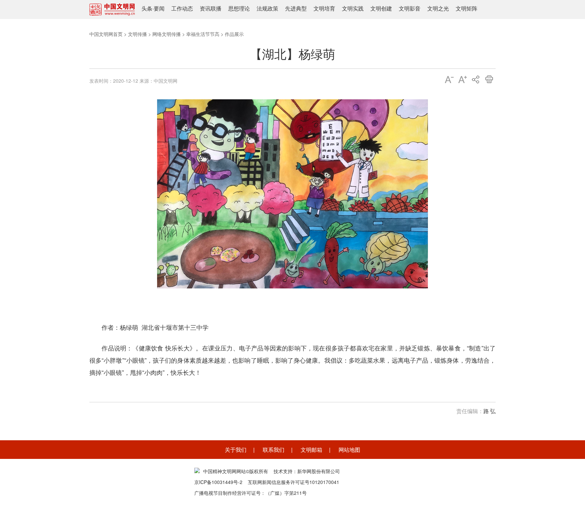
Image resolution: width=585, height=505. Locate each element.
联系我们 (273, 449)
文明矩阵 (466, 8)
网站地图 (349, 449)
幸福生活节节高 (202, 34)
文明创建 (381, 8)
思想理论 (239, 8)
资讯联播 (210, 8)
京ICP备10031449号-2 (218, 482)
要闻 (159, 8)
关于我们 (235, 449)
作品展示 (234, 34)
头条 (147, 8)
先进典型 (296, 8)
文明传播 (137, 34)
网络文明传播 (166, 34)
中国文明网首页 (106, 34)
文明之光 (438, 8)
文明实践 (353, 8)
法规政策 (267, 8)
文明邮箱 (311, 449)
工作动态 (182, 8)
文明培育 (324, 8)
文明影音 (409, 8)
